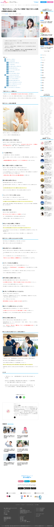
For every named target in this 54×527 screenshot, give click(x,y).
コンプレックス (50, 103)
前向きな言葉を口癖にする (12, 85)
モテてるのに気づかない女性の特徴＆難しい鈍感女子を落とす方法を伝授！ (22, 463)
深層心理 (43, 77)
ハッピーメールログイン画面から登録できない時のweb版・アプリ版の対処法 (46, 22)
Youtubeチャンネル (47, 99)
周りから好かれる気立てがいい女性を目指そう (12, 87)
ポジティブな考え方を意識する (12, 78)
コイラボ (46, 103)
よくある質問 (5, 514)
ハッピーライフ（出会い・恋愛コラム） (25, 521)
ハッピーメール (47, 107)
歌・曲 (42, 124)
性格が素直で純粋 (10, 71)
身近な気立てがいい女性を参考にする (13, 76)
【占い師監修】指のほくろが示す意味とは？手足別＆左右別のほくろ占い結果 (46, 35)
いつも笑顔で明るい (11, 64)
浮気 (45, 124)
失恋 (43, 65)
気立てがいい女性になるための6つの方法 (12, 75)
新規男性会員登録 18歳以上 (7, 518)
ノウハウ (42, 107)
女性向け (50, 117)
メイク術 (51, 110)
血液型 (50, 131)
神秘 (43, 87)
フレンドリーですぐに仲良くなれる (13, 69)
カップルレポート (22, 516)
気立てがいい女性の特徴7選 (10, 60)
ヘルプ (5, 521)
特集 (43, 85)
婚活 (43, 67)
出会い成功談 (21, 517)
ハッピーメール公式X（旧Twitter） (40, 508)
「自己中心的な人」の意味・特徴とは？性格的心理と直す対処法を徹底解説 (9, 450)
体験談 (50, 113)
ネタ (49, 106)
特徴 (43, 82)
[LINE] (24, 397)
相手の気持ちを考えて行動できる (13, 62)
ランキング (22, 504)
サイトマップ (37, 516)
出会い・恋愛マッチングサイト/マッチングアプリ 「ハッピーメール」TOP (10, 508)
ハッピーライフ (18, 504)
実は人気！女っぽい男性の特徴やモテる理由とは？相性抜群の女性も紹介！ (22, 436)
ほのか (47, 100)
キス (41, 103)
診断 (41, 33)
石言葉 (45, 128)
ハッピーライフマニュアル (29, 504)
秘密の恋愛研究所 (50, 128)
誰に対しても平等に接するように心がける (14, 82)
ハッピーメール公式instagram (40, 509)
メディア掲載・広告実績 (23, 520)
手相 (48, 121)
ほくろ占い (42, 100)
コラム (43, 57)
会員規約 (21, 508)
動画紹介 (46, 114)
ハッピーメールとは (6, 510)
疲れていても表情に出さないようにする (14, 83)
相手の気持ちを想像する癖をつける (13, 80)
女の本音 (46, 117)
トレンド (43, 60)
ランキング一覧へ (46, 51)
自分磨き (42, 131)
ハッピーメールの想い (7, 511)
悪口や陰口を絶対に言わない (12, 68)
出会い (42, 20)
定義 (43, 70)
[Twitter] (20, 397)
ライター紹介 (36, 504)
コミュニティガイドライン (23, 513)
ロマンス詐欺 (42, 113)
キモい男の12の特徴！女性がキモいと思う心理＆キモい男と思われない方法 (22, 450)
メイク (47, 110)
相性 (41, 128)
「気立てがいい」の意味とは (10, 59)
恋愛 (43, 72)
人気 (47, 113)
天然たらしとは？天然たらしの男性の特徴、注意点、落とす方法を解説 (9, 436)
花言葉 (46, 131)
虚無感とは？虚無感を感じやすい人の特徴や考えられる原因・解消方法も (9, 463)
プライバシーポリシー (23, 509)
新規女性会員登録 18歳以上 (7, 517)
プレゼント (42, 110)
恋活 (43, 75)
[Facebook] (17, 397)
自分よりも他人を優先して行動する (13, 73)
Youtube (42, 99)
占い (49, 114)
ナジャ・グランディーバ (44, 106)
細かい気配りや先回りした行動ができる (14, 66)
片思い (43, 80)
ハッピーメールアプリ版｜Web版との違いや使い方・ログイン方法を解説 (46, 48)
